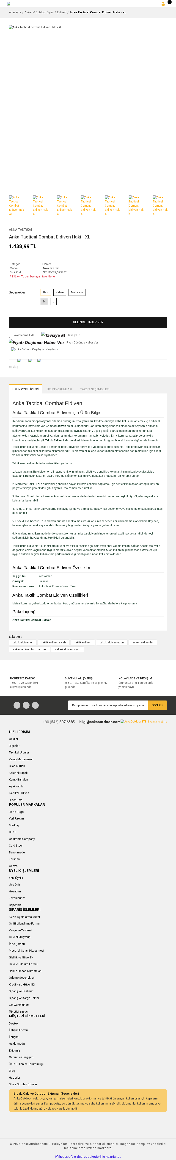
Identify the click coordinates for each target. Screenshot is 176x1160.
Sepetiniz (15, 905)
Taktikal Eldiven (19, 793)
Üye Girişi (15, 884)
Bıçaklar (14, 745)
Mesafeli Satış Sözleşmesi (26, 950)
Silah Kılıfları (17, 766)
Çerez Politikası (19, 1004)
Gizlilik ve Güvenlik (21, 957)
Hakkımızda (17, 1043)
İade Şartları (17, 944)
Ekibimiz (14, 1050)
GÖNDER (157, 705)
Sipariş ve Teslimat (21, 991)
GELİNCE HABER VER (88, 322)
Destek (13, 1023)
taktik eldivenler (23, 642)
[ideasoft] (64, 1156)
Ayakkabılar (17, 786)
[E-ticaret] (87, 1157)
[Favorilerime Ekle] (21, 335)
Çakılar (13, 739)
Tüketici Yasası (18, 1011)
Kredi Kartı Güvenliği (22, 984)
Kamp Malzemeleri (21, 759)
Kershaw (14, 859)
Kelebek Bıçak (18, 773)
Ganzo (13, 866)
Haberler (14, 1077)
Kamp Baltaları (18, 779)
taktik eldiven (82, 642)
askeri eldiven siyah (67, 649)
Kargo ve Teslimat (20, 930)
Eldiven (47, 264)
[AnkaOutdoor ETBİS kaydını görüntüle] (144, 721)
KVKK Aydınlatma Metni (24, 917)
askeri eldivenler (142, 642)
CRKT (12, 832)
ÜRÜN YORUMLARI (59, 389)
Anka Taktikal (21, 230)
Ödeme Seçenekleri (22, 977)
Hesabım (15, 891)
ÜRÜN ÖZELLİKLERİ (25, 389)
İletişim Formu (18, 1030)
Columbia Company (22, 839)
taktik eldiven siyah (53, 642)
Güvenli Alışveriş (19, 937)
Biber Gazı (15, 800)
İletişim (14, 1037)
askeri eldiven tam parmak (29, 649)
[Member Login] (163, 4)
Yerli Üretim (16, 818)
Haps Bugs (16, 812)
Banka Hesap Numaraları (25, 971)
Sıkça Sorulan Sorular (23, 1084)
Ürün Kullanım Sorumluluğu (26, 1064)
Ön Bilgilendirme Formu (24, 923)
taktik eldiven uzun (112, 642)
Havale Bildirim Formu (23, 964)
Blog (12, 1070)
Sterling (14, 825)
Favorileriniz (17, 898)
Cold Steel (15, 845)
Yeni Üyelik (16, 878)
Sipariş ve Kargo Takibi (24, 998)
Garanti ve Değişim (21, 1057)
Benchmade (17, 852)
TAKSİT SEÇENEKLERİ (95, 389)
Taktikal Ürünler (19, 752)
